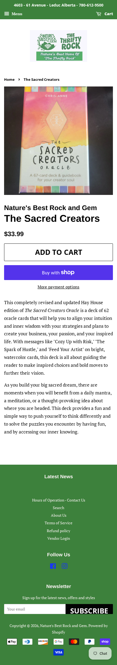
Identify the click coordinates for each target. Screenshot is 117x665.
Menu (16, 13)
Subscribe (89, 610)
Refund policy (58, 530)
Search (58, 507)
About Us (58, 515)
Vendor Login (58, 538)
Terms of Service (58, 522)
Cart (108, 13)
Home (9, 79)
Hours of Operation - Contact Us (58, 500)
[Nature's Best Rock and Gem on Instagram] (64, 567)
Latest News (58, 476)
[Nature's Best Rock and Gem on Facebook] (53, 567)
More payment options (58, 287)
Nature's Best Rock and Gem (63, 625)
